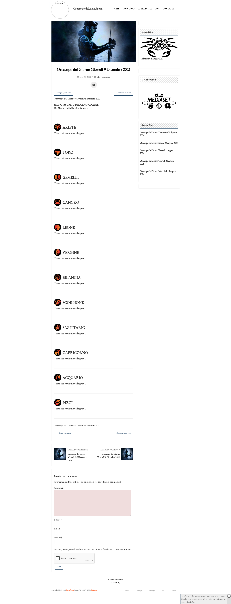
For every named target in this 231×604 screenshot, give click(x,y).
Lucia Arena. (70, 590)
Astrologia (145, 9)
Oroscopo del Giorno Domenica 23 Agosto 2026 (158, 134)
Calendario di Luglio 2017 (152, 58)
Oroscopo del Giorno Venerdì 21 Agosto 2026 (157, 152)
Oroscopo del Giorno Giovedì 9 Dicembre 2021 (93, 69)
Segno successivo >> (123, 92)
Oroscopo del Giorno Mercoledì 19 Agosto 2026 (158, 173)
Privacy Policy (115, 582)
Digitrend (94, 590)
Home (116, 9)
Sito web (58, 537)
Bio (157, 9)
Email (57, 528)
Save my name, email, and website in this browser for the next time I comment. (92, 549)
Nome (57, 519)
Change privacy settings (115, 579)
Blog (99, 76)
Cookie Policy (191, 602)
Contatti (168, 9)
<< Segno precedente (63, 92)
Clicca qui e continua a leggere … (70, 133)
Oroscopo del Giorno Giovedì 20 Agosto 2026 (157, 162)
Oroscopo (128, 9)
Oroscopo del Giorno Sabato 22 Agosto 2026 (159, 142)
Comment (60, 487)
